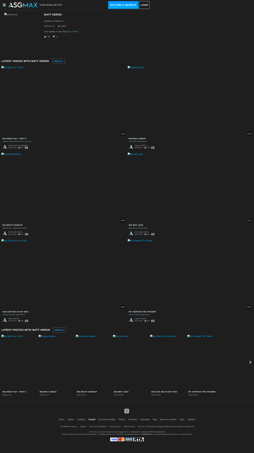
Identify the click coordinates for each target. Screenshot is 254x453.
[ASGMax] (23, 5)
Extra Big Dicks (15, 232)
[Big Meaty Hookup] (94, 362)
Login (144, 5)
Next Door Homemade (18, 145)
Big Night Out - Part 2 (68, 31)
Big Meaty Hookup (12, 225)
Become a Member (123, 5)
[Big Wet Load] (131, 362)
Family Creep (140, 145)
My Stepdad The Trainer (142, 312)
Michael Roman (8, 315)
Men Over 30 (13, 319)
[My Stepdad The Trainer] (205, 362)
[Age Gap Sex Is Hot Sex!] (168, 362)
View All (58, 61)
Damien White (8, 141)
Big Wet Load (136, 225)
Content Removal (186, 434)
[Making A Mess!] (57, 362)
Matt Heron (19, 141)
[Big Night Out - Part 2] (19, 362)
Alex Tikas (133, 141)
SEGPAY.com (147, 434)
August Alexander (20, 228)
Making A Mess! (137, 139)
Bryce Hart (143, 228)
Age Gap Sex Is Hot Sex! (15, 312)
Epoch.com (75, 434)
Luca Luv (28, 141)
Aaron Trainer (134, 315)
